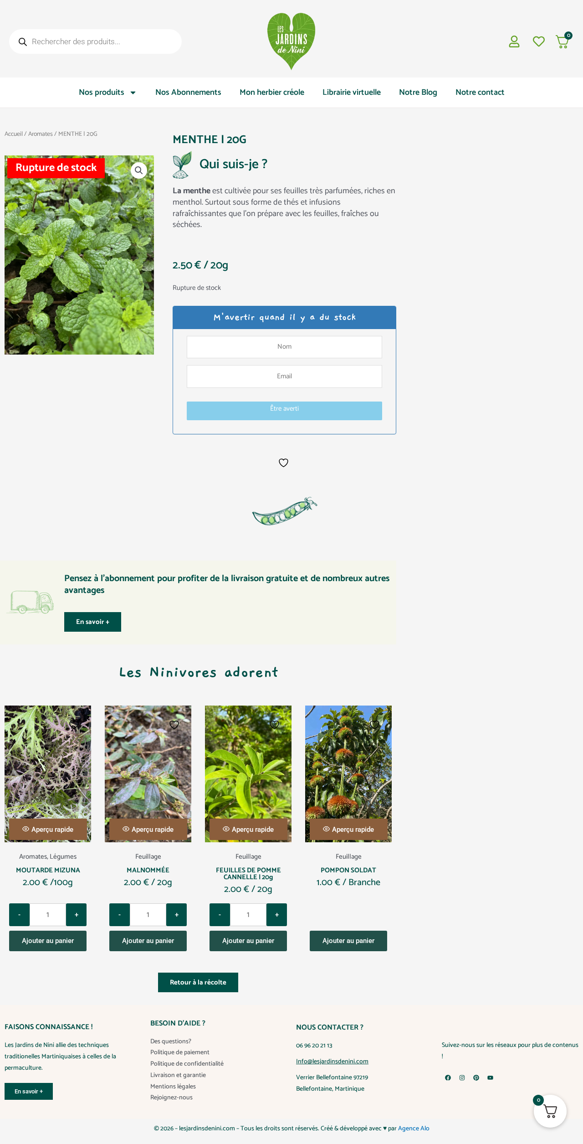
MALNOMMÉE (148, 870)
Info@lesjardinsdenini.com (332, 1061)
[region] (291, 1117)
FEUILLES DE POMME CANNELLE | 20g (248, 874)
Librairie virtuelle (351, 92)
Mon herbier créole (272, 92)
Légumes (63, 856)
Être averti (284, 408)
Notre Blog (418, 92)
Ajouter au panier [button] (48, 941)
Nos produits (101, 92)
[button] (139, 170)
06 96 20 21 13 (314, 1046)
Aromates (40, 134)
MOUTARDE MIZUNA (48, 870)
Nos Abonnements (188, 92)
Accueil (14, 134)
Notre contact (480, 92)
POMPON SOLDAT (348, 870)
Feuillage (148, 856)
